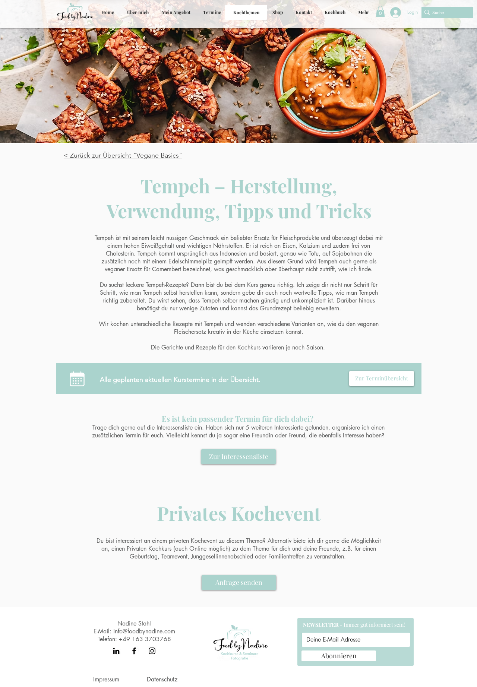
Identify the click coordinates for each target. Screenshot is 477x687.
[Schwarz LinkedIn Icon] (116, 650)
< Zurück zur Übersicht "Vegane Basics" (123, 155)
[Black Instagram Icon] (152, 650)
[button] (176, 12)
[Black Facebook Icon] (134, 650)
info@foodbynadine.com (144, 631)
